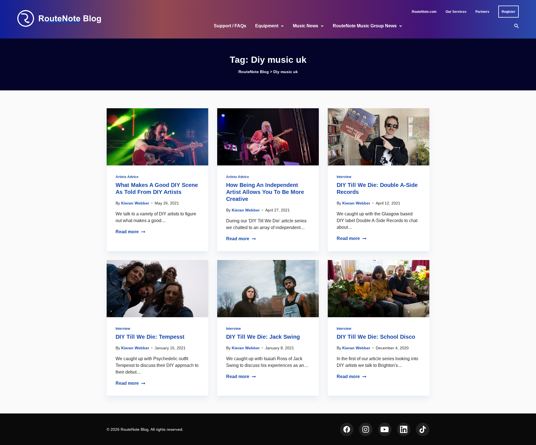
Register (508, 12)
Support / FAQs (230, 25)
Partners (482, 12)
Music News (305, 25)
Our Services (456, 12)
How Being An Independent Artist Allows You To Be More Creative (265, 192)
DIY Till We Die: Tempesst (150, 337)
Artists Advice (127, 177)
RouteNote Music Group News (365, 25)
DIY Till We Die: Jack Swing (263, 337)
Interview (344, 177)
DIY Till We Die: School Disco (376, 337)
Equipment (266, 25)
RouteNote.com (424, 12)
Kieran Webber (135, 203)
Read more (127, 231)
